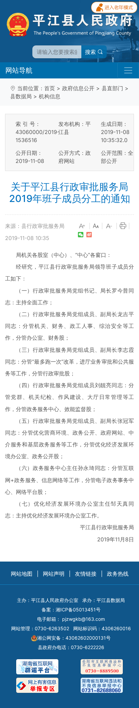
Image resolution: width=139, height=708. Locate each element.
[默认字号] (95, 226)
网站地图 (21, 573)
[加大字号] (82, 226)
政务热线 (118, 573)
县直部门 (112, 88)
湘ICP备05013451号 (78, 609)
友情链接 (85, 573)
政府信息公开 (78, 88)
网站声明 (53, 573)
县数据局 (21, 96)
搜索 (91, 51)
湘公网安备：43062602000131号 (74, 638)
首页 (49, 88)
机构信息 (49, 96)
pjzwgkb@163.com (83, 619)
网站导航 (18, 70)
